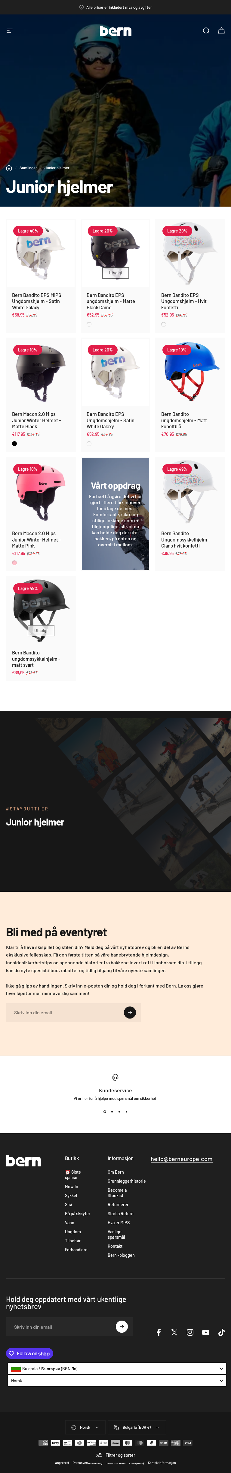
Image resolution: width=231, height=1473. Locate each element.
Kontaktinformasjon (162, 1463)
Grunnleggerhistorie (127, 1181)
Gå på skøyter (77, 1213)
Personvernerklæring (88, 1463)
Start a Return (121, 1213)
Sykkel (71, 1195)
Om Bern (116, 1172)
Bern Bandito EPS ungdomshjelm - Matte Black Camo (111, 301)
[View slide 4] (126, 1111)
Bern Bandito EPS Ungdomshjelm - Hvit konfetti (184, 301)
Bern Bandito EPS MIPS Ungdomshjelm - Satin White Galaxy (36, 301)
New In (71, 1186)
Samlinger (28, 167)
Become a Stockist (117, 1192)
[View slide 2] (112, 1111)
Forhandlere (76, 1249)
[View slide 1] (104, 1111)
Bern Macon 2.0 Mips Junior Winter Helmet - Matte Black (36, 420)
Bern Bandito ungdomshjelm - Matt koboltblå (184, 420)
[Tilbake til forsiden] (9, 168)
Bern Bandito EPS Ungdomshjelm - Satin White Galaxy (110, 420)
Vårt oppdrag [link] (115, 485)
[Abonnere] (130, 1012)
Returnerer (118, 1204)
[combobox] (117, 1368)
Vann (69, 1222)
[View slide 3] (119, 1111)
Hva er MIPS (119, 1222)
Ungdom (73, 1231)
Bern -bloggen (121, 1255)
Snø (68, 1204)
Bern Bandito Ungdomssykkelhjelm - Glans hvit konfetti (185, 539)
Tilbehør (73, 1240)
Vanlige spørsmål (116, 1234)
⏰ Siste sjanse (73, 1174)
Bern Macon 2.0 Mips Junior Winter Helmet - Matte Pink (36, 539)
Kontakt (115, 1246)
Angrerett (62, 1463)
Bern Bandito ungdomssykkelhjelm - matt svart (36, 659)
